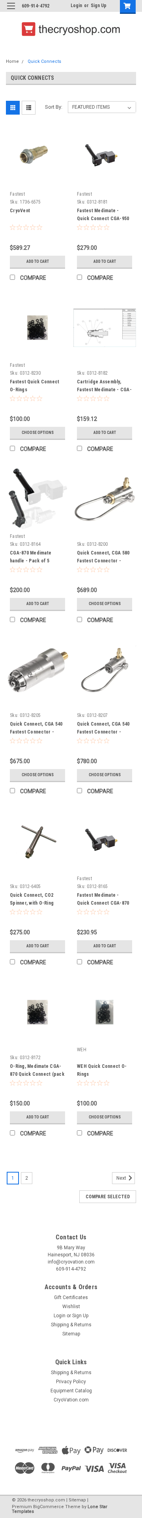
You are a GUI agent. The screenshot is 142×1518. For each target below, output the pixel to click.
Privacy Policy (71, 1381)
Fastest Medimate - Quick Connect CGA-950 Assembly (103, 218)
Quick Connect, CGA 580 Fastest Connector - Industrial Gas (103, 560)
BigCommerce (48, 1506)
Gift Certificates (71, 1297)
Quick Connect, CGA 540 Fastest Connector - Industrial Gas (103, 732)
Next (121, 1178)
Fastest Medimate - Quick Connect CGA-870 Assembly (103, 903)
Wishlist (71, 1306)
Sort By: (53, 107)
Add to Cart (37, 261)
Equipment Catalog (71, 1391)
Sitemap (71, 1334)
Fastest (17, 194)
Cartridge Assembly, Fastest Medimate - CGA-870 (104, 389)
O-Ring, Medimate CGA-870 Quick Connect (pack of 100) (37, 1074)
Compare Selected (108, 1196)
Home (12, 61)
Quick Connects (44, 61)
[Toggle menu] (11, 11)
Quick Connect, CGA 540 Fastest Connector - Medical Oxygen (36, 732)
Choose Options (38, 432)
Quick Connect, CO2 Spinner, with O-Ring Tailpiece (32, 903)
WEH (81, 1049)
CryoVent (20, 210)
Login (76, 5)
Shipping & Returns (71, 1325)
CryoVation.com (71, 1400)
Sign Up (98, 5)
